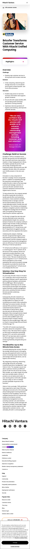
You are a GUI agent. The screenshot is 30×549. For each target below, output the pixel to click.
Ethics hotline (5, 487)
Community (5, 479)
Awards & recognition (7, 463)
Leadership (5, 455)
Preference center (6, 458)
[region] (15, 535)
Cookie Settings (15, 546)
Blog (3, 508)
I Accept (15, 542)
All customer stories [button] (11, 7)
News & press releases (8, 450)
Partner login (5, 511)
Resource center (6, 499)
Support (4, 476)
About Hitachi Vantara (8, 441)
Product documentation (8, 481)
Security (4, 493)
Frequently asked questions (9, 484)
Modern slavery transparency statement (12, 466)
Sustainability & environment (9, 444)
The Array (4, 505)
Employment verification (8, 490)
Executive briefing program (9, 461)
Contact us (5, 469)
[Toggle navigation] (27, 3)
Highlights (10, 61)
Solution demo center (7, 513)
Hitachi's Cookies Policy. (21, 537)
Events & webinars (7, 452)
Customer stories (6, 502)
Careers (4, 447)
